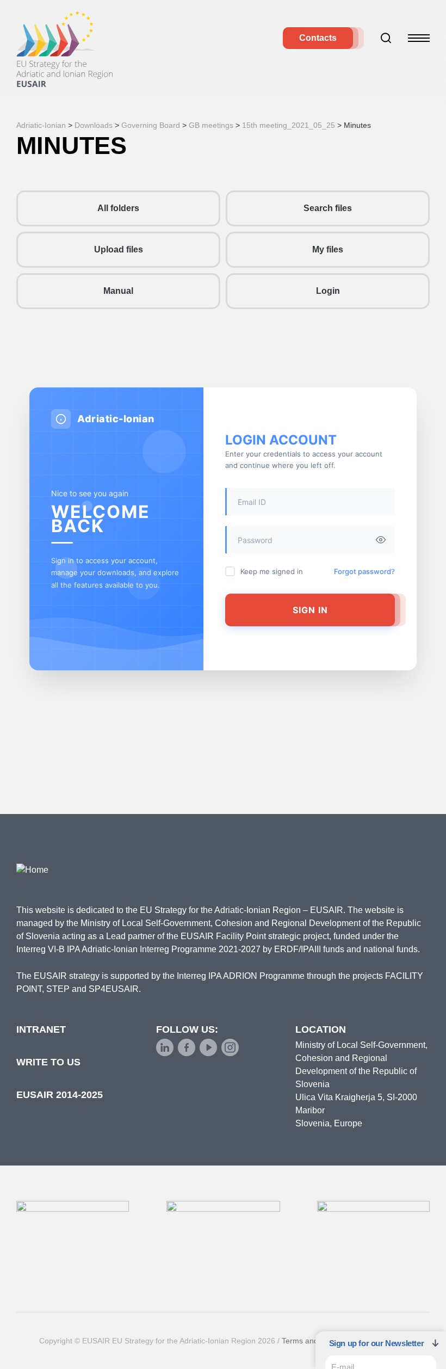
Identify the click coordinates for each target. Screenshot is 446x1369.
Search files (327, 208)
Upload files (118, 249)
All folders (118, 208)
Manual (118, 290)
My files (327, 249)
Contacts (318, 37)
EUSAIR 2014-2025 (59, 1094)
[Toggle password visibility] (381, 540)
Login (328, 290)
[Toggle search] (386, 38)
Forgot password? (364, 571)
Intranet (41, 1029)
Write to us (48, 1062)
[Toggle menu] (419, 38)
